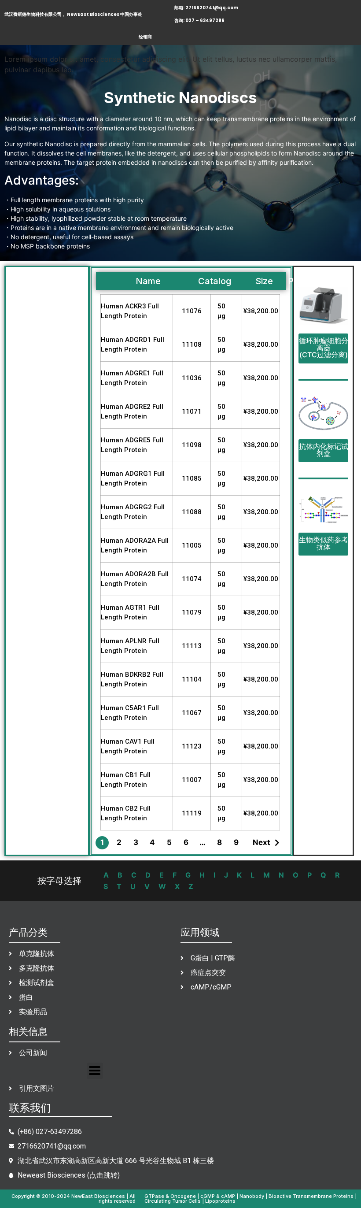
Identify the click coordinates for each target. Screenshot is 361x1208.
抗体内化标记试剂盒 (323, 450)
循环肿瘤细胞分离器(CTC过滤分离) (323, 347)
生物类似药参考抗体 (323, 543)
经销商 (145, 36)
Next (261, 842)
